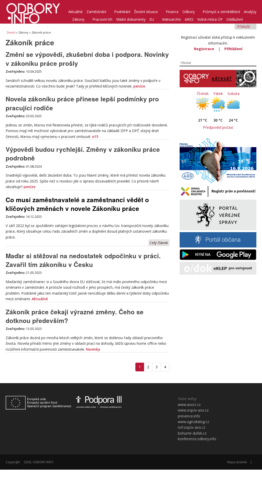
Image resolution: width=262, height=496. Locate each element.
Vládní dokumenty (131, 19)
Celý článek (159, 242)
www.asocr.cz (189, 404)
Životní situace (146, 11)
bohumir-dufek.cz (192, 433)
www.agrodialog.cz (193, 421)
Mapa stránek (237, 462)
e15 (95, 136)
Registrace (204, 48)
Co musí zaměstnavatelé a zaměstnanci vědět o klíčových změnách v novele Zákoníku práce (77, 204)
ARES (189, 19)
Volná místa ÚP (210, 19)
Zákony (78, 19)
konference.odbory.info (197, 438)
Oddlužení (234, 19)
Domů (11, 32)
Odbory (188, 11)
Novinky (93, 349)
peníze (139, 86)
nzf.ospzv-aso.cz (191, 427)
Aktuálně (75, 11)
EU (151, 19)
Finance (172, 11)
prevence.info (189, 416)
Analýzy (250, 11)
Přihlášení (233, 48)
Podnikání (122, 11)
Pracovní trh (102, 19)
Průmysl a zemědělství (221, 11)
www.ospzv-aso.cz (193, 410)
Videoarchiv (171, 19)
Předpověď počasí (218, 127)
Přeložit (244, 26)
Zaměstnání (96, 11)
